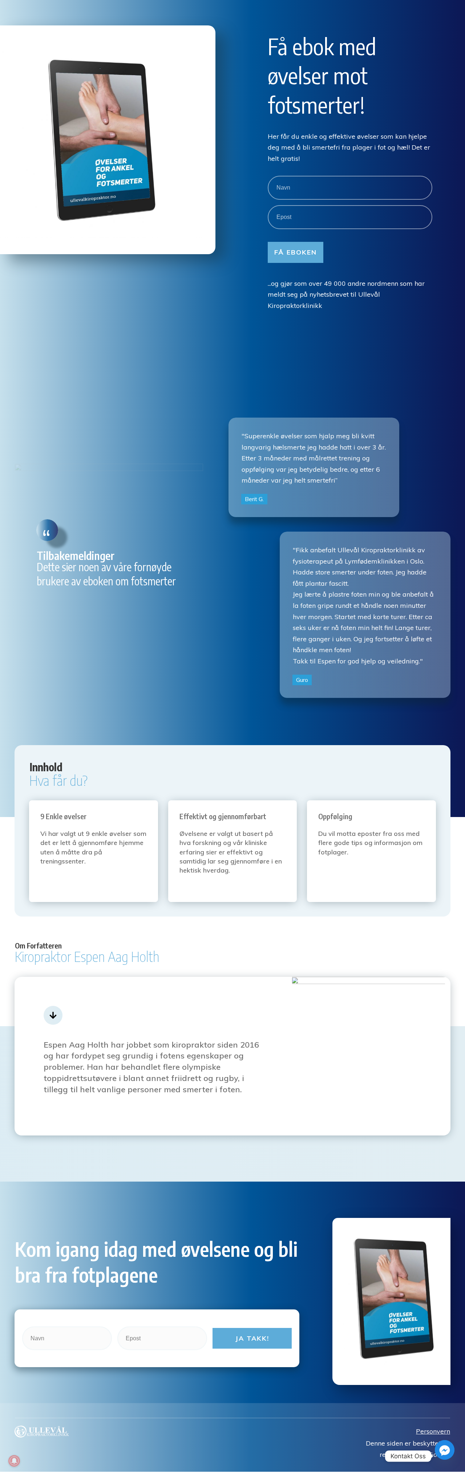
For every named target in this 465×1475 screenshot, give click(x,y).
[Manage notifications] (14, 1461)
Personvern (433, 1431)
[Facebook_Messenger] (444, 1456)
